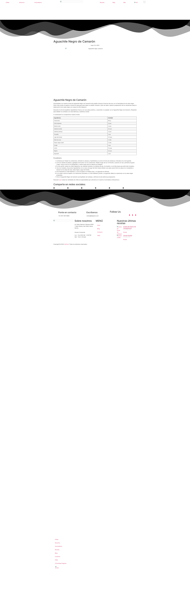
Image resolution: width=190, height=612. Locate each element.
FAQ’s (98, 235)
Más (124, 2)
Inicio (98, 225)
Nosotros (21, 2)
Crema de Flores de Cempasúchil (129, 227)
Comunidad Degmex (60, 563)
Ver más (125, 232)
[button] (144, 2)
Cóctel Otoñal (127, 235)
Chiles (7, 2)
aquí (60, 180)
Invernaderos (38, 2)
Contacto (99, 232)
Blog (114, 2)
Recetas (102, 2)
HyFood (66, 244)
